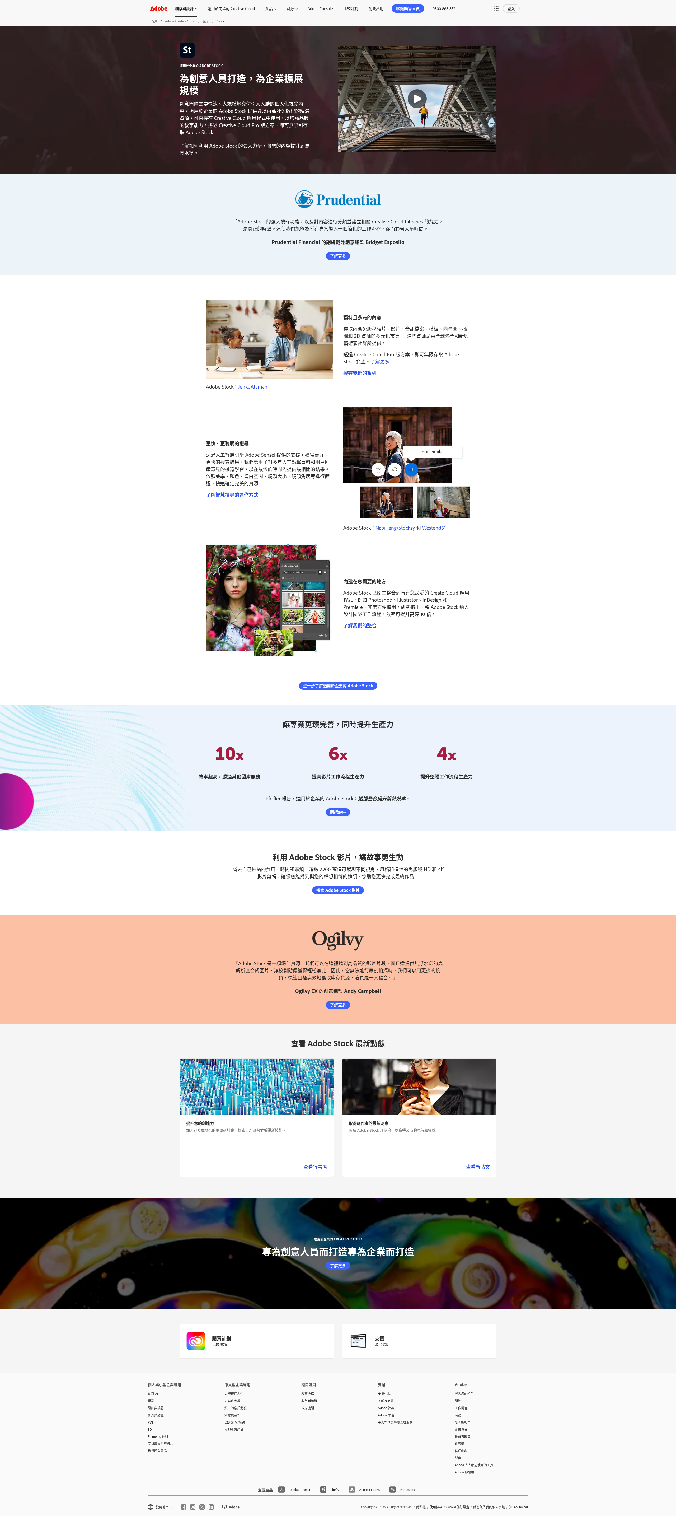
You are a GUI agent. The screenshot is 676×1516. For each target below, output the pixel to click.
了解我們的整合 (360, 625)
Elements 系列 (158, 1436)
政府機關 (307, 1408)
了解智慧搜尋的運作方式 (232, 494)
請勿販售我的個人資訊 (489, 1507)
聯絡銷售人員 (408, 8)
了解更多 (338, 256)
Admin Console (320, 8)
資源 (290, 8)
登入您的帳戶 (464, 1393)
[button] (496, 8)
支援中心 (384, 1393)
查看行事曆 (315, 1166)
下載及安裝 (386, 1400)
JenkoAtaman (252, 386)
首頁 (154, 21)
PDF (151, 1422)
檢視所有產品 (157, 1450)
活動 (458, 1415)
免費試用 (376, 8)
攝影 (151, 1400)
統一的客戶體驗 (235, 1408)
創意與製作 (232, 1415)
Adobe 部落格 (464, 1472)
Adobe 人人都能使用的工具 (474, 1465)
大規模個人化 (233, 1393)
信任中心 (461, 1450)
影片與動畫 (156, 1415)
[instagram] (192, 1507)
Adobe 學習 (386, 1415)
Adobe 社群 (386, 1408)
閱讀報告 (338, 812)
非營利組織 (309, 1400)
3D (150, 1429)
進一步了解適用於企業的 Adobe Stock (338, 686)
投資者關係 (463, 1436)
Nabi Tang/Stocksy (395, 527)
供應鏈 (459, 1443)
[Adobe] (159, 8)
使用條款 (436, 1507)
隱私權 (421, 1507)
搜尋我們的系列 (360, 372)
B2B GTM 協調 (234, 1422)
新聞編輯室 (463, 1422)
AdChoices (520, 1507)
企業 (206, 21)
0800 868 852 (444, 8)
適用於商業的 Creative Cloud (231, 8)
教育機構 (307, 1393)
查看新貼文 (478, 1166)
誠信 (458, 1458)
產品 (269, 8)
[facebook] (183, 1507)
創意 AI (153, 1393)
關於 (458, 1400)
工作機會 (461, 1408)
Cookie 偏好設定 (457, 1507)
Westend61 (434, 527)
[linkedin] (211, 1507)
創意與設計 (184, 8)
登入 (511, 8)
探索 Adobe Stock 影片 (338, 890)
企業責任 (461, 1429)
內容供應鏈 (232, 1400)
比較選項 (219, 1344)
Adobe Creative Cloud (180, 21)
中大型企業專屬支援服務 (395, 1422)
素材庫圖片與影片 (160, 1443)
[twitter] (202, 1507)
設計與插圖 (156, 1408)
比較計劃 (350, 8)
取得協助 (382, 1344)
